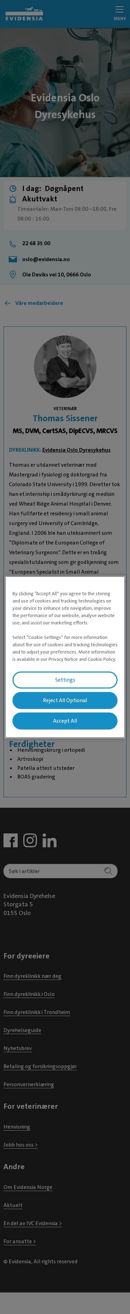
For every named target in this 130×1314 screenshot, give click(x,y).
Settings (65, 679)
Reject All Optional (65, 700)
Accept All (65, 720)
